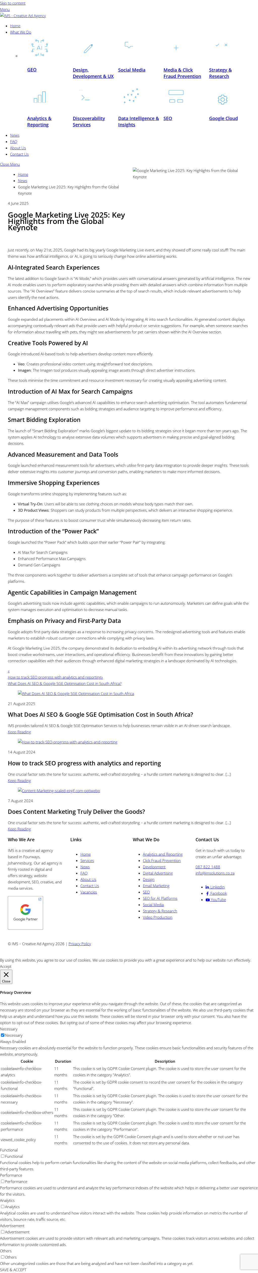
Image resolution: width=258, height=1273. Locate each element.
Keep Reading (19, 731)
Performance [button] (11, 1175)
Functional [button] (9, 1149)
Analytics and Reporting (163, 854)
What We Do (20, 32)
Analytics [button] (7, 1200)
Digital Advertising (158, 873)
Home (15, 25)
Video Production (157, 917)
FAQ (13, 141)
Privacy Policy (80, 943)
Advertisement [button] (12, 1225)
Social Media (153, 904)
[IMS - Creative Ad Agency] (23, 15)
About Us (18, 147)
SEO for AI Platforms (160, 898)
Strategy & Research (160, 910)
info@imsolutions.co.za (215, 873)
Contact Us (19, 154)
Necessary (13, 1035)
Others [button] (6, 1250)
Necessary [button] (8, 1028)
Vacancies (88, 891)
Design (148, 879)
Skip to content (12, 3)
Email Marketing (156, 885)
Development (154, 866)
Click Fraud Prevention (162, 860)
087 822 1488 (208, 866)
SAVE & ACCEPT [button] (13, 1269)
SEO (146, 891)
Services (87, 860)
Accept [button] (5, 966)
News (14, 135)
